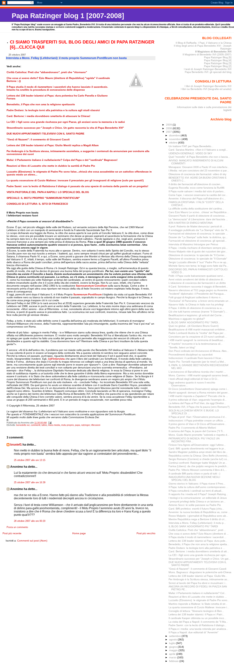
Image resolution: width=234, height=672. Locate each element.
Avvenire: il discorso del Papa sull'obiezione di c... (197, 198)
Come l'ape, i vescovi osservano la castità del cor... (198, 195)
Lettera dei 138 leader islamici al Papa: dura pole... (198, 540)
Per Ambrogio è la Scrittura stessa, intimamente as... (199, 579)
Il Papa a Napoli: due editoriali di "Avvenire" (193, 632)
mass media (54, 425)
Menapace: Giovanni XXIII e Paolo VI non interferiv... (199, 167)
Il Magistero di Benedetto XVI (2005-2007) (207, 54)
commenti (35, 425)
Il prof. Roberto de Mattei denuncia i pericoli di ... (197, 226)
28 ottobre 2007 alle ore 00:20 (29, 521)
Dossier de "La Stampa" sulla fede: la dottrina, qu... (198, 237)
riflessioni (95, 425)
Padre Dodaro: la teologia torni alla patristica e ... (197, 547)
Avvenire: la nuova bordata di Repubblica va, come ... (199, 512)
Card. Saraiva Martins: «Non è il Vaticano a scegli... (198, 149)
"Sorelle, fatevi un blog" (182, 347)
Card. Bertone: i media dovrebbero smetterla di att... (199, 551)
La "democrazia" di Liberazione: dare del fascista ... (198, 219)
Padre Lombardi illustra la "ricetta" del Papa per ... (197, 333)
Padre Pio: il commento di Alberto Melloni (192, 427)
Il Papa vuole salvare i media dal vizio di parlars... (197, 191)
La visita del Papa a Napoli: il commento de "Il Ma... (198, 621)
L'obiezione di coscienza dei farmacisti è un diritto (197, 282)
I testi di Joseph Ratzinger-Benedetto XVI (207, 69)
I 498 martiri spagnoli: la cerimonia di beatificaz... (197, 340)
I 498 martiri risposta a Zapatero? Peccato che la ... (198, 396)
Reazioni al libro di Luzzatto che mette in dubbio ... (198, 596)
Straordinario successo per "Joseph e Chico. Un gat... (200, 558)
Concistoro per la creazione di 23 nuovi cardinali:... (198, 336)
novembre (175, 139)
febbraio (174, 661)
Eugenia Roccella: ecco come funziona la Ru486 (196, 187)
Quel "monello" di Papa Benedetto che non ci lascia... (199, 156)
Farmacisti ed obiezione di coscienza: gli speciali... (198, 240)
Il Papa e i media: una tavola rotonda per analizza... (198, 628)
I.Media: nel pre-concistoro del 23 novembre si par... (199, 170)
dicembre (175, 135)
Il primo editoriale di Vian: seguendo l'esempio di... (198, 399)
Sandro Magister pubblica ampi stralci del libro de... (198, 451)
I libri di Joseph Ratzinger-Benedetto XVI (208, 86)
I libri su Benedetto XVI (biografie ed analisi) (206, 89)
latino (44, 425)
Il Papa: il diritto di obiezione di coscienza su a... (196, 307)
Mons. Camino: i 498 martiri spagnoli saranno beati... (199, 375)
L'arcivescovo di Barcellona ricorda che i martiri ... (197, 371)
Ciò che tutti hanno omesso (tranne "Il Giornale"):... (198, 311)
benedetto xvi (23, 425)
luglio (172, 643)
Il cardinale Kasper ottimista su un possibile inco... (197, 618)
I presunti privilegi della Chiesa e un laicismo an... (197, 501)
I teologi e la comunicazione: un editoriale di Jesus (198, 497)
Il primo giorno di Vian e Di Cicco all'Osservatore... (198, 424)
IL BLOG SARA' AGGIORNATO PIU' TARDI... (194, 322)
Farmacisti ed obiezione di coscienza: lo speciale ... (198, 233)
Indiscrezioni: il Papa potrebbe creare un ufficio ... (197, 420)
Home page (79, 533)
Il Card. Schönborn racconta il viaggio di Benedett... (198, 286)
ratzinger (85, 425)
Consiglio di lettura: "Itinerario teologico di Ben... (196, 610)
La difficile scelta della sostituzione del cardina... (196, 208)
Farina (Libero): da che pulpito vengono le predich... (199, 466)
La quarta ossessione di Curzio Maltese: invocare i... (199, 607)
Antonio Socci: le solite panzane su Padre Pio (195, 504)
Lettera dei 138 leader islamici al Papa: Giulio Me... (198, 575)
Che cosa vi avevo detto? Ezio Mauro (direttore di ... (199, 533)
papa (77, 425)
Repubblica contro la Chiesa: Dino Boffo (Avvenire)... (199, 455)
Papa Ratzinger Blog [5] (217, 57)
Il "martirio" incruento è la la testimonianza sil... (195, 343)
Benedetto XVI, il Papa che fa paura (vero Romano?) (199, 406)
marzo (173, 657)
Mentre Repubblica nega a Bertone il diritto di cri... (198, 519)
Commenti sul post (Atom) (32, 540)
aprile (172, 653)
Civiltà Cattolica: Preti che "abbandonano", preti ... (197, 530)
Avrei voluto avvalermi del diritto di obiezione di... (197, 279)
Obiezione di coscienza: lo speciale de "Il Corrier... (197, 255)
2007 (169, 131)
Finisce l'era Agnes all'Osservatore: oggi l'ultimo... (197, 444)
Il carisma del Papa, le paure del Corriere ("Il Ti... (197, 431)
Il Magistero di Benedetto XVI (213, 51)
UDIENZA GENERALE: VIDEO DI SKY (190, 153)
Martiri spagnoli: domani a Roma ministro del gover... (199, 392)
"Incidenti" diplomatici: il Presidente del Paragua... (197, 293)
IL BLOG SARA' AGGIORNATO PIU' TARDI (193, 526)
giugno (173, 646)
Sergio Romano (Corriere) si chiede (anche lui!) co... (199, 459)
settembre (175, 636)
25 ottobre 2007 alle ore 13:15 (29, 460)
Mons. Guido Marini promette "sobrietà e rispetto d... (199, 434)
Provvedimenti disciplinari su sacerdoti (191, 354)
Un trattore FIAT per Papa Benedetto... (191, 146)
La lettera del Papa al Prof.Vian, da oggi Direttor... (197, 403)
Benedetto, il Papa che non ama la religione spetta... (199, 544)
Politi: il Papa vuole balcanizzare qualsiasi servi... (197, 275)
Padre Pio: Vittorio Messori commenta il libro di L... (198, 469)
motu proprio (67, 425)
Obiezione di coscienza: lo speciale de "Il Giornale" (198, 258)
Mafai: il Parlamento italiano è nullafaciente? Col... (197, 593)
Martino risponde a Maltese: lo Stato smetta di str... (198, 603)
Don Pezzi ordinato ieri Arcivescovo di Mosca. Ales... (199, 350)
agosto (173, 639)
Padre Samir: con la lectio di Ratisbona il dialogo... (198, 625)
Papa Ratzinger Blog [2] (217, 66)
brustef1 (16, 444)
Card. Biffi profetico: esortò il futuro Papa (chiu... (196, 508)
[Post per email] (49, 423)
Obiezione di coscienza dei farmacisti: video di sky (197, 174)
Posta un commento (17, 527)
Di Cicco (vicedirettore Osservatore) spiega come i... (199, 388)
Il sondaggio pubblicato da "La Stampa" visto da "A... (199, 230)
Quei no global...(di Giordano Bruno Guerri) (194, 325)
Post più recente (12, 533)
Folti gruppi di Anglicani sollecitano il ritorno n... (196, 297)
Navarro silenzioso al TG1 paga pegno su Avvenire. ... (200, 290)
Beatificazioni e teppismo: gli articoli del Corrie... (196, 315)
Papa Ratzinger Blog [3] (217, 63)
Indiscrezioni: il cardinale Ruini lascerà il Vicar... (196, 358)
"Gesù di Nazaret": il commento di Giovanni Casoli (197, 568)
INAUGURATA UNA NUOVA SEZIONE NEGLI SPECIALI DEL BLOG (194, 478)
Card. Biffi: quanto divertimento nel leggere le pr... (197, 448)
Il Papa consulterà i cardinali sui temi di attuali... (196, 490)
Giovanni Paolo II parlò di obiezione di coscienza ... (198, 215)
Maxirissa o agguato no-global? (187, 318)
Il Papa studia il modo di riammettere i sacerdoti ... (198, 537)
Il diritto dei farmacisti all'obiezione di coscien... (195, 184)
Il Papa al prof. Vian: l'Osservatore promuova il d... (198, 416)
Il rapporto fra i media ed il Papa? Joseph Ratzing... (198, 494)
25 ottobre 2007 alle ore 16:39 (29, 482)
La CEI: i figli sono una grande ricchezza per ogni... (198, 555)
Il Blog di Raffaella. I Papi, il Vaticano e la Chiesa (203, 42)
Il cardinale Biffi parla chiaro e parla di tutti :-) (194, 473)
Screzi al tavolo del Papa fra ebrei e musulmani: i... (198, 583)
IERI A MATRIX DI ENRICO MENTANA (191, 222)
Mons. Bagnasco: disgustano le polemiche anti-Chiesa (200, 572)
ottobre (173, 142)
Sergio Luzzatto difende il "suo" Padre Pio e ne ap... (198, 262)
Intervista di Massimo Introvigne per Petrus (193, 244)
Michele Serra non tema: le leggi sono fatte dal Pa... (199, 265)
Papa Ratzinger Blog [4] (217, 60)
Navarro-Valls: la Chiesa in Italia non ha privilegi (196, 304)
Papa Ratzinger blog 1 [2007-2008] (68, 16)
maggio (173, 650)
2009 (169, 124)
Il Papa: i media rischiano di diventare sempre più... (198, 247)
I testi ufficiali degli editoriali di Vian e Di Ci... (194, 378)
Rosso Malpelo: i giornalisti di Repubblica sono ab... (198, 515)
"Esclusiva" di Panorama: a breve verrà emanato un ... (200, 300)
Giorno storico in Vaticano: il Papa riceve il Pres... (197, 483)
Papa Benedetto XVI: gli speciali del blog (208, 72)
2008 (169, 128)
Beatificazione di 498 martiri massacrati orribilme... (198, 329)
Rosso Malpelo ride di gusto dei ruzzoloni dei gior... (198, 251)
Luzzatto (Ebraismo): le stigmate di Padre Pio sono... (199, 600)
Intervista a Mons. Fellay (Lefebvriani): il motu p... (197, 522)
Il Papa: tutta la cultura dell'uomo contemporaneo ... (198, 487)
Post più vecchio (146, 533)
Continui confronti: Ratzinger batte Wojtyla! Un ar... (198, 462)
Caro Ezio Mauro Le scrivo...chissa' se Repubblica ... (199, 212)
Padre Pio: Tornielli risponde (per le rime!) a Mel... (197, 361)
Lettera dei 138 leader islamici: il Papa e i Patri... (196, 614)
